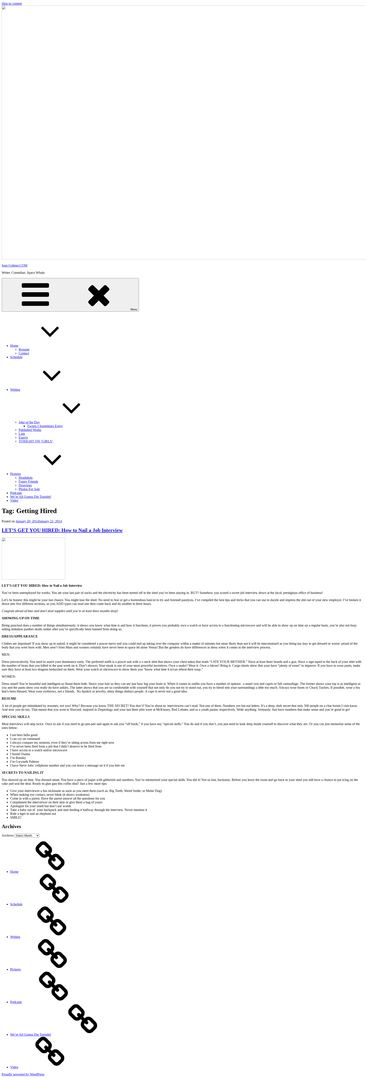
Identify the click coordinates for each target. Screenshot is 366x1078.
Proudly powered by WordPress (23, 1074)
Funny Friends (28, 481)
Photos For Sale (29, 489)
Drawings (25, 485)
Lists (22, 433)
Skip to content (12, 3)
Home (14, 345)
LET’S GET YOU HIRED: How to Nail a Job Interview (62, 530)
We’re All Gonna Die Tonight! (30, 496)
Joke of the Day (29, 422)
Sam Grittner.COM (14, 265)
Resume (24, 349)
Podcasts (16, 493)
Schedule (16, 357)
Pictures (15, 474)
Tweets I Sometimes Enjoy (45, 426)
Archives (8, 835)
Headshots (26, 477)
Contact (24, 353)
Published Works (30, 430)
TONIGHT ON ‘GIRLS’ (36, 441)
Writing (15, 389)
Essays (23, 437)
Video (14, 500)
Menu (133, 309)
